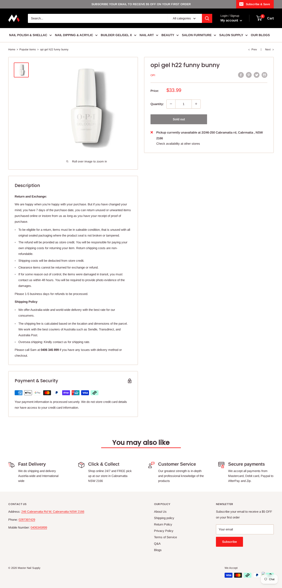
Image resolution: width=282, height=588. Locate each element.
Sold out (179, 119)
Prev (254, 49)
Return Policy (163, 524)
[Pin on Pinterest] (249, 75)
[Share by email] (264, 75)
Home (11, 49)
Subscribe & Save (258, 4)
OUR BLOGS (260, 35)
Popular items (27, 49)
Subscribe (229, 541)
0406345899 (39, 527)
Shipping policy (164, 518)
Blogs (158, 550)
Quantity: (157, 103)
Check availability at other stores (178, 143)
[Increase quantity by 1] (196, 103)
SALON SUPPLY (231, 35)
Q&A (157, 543)
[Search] (207, 18)
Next (268, 49)
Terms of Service (165, 537)
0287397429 (27, 519)
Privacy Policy (163, 530)
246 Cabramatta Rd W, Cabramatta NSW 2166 (52, 511)
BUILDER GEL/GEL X (116, 35)
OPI (152, 75)
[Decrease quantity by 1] (171, 103)
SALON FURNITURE (197, 35)
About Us (160, 511)
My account (229, 20)
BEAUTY (167, 35)
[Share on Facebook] (241, 75)
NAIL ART (147, 35)
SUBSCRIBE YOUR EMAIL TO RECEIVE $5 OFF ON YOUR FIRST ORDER (141, 4)
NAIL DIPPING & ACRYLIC (74, 35)
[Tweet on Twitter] (256, 75)
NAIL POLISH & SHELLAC (28, 35)
